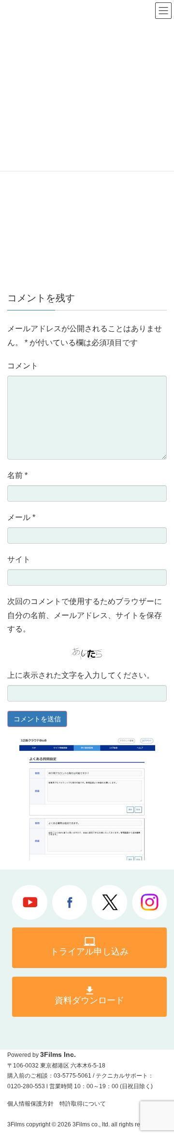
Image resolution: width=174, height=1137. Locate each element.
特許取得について (82, 1103)
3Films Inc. (58, 1054)
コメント (22, 366)
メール (21, 517)
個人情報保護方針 (30, 1103)
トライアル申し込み (89, 951)
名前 (17, 475)
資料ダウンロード (89, 1000)
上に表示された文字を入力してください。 (80, 675)
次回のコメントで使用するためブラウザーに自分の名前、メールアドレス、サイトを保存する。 (84, 615)
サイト (18, 559)
